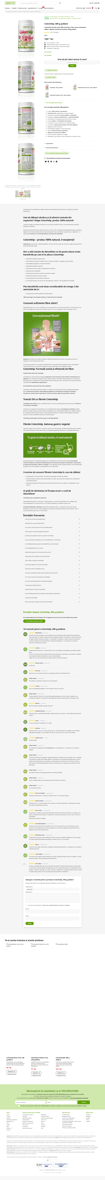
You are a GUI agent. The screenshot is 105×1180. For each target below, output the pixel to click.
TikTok (87, 1119)
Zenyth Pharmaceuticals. (50, 1170)
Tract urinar (43, 1119)
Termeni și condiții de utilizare (69, 1127)
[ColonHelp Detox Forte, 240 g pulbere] (75, 87)
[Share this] (48, 161)
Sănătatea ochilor (45, 1116)
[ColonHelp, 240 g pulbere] (47, 87)
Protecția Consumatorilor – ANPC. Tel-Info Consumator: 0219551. (71, 1122)
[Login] (84, 8)
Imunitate (24, 1116)
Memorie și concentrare (27, 1123)
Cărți (8, 1123)
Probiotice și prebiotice (27, 1121)
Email (27, 916)
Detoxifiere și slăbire (16, 11)
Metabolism (44, 1114)
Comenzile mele (65, 1114)
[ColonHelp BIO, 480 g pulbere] (65, 1001)
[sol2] (61, 1165)
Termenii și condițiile (55, 1106)
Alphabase (59, 1172)
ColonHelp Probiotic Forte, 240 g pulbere (60, 95)
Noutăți (8, 1118)
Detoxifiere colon (25, 11)
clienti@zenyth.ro (50, 748)
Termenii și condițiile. (64, 905)
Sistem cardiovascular (27, 1128)
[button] (10, 8)
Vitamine (43, 1124)
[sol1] (44, 1165)
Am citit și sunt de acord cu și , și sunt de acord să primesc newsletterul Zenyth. (53, 1106)
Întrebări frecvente (66, 1116)
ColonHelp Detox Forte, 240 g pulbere (87, 87)
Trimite (72, 65)
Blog (8, 1126)
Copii (42, 1123)
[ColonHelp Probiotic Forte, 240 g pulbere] (47, 95)
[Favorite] (92, 8)
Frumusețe (24, 1126)
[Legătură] (10, 3)
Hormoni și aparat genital (47, 1118)
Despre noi (9, 1128)
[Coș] (98, 8)
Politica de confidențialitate (50, 905)
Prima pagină (9, 11)
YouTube (88, 1121)
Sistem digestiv (25, 1119)
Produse (8, 1116)
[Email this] (45, 161)
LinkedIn (88, 1118)
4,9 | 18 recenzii (54, 32)
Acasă (8, 1114)
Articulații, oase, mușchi (27, 1114)
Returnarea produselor (67, 1124)
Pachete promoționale (12, 1119)
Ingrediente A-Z (10, 1121)
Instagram (88, 1116)
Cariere (8, 1124)
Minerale (43, 1126)
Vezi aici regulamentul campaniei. (79, 1098)
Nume (27, 909)
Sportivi (43, 1121)
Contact (8, 1130)
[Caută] (59, 3)
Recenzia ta (29, 892)
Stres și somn (25, 1124)
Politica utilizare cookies (67, 1119)
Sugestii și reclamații (66, 1126)
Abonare (83, 1102)
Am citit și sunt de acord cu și (49, 905)
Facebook (88, 1114)
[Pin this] (51, 161)
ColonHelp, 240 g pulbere (56, 87)
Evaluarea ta (29, 886)
